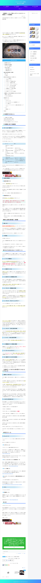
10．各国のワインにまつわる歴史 (10, 91)
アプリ (6, 107)
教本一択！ (6, 73)
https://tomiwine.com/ (6, 453)
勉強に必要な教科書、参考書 (8, 72)
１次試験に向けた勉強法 (8, 64)
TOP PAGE (31, 67)
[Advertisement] (14, 26)
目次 (13, 60)
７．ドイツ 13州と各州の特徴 (10, 87)
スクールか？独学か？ (8, 66)
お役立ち (4, 556)
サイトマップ (32, 71)
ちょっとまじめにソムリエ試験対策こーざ (12, 102)
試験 (18, 556)
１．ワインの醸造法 (8, 78)
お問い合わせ (32, 69)
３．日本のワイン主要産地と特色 (10, 81)
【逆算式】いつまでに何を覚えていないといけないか (12, 93)
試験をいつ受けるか (8, 94)
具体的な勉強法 (7, 67)
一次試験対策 (34, 51)
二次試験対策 (33, 53)
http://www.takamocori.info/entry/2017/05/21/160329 (12, 484)
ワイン (7, 556)
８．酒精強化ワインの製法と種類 (10, 88)
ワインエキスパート (12, 556)
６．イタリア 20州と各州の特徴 (10, 85)
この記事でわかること (7, 62)
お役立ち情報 (33, 58)
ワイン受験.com (8, 103)
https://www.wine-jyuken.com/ (7, 473)
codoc (24, 553)
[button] (12, 560)
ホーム (32, 60)
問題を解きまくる (8, 70)
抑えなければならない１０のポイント (10, 77)
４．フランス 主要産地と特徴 (10, 82)
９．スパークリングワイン (9, 89)
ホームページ (7, 99)
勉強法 (16, 556)
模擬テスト (33, 56)
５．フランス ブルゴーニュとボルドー (11, 84)
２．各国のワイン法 (8, 79)
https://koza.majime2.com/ (13, 466)
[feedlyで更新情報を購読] (7, 565)
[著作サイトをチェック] (3, 565)
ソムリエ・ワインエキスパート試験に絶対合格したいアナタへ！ (15, 106)
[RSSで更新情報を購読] (9, 565)
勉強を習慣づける (8, 69)
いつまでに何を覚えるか (9, 96)
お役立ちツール (6, 97)
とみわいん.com (8, 100)
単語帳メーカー (8, 109)
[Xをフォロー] (5, 565)
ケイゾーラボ (19, 553)
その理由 (6, 75)
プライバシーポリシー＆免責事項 (34, 74)
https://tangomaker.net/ (14, 499)
